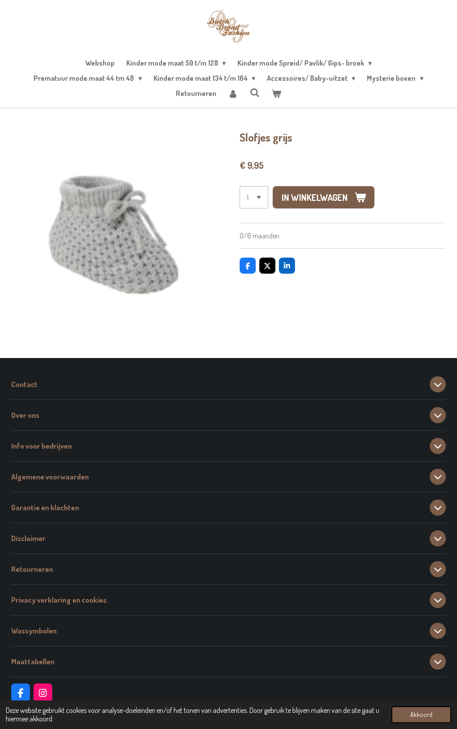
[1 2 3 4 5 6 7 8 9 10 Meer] (254, 197)
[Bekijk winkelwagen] (276, 93)
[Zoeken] (254, 92)
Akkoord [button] (421, 714)
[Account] (233, 93)
